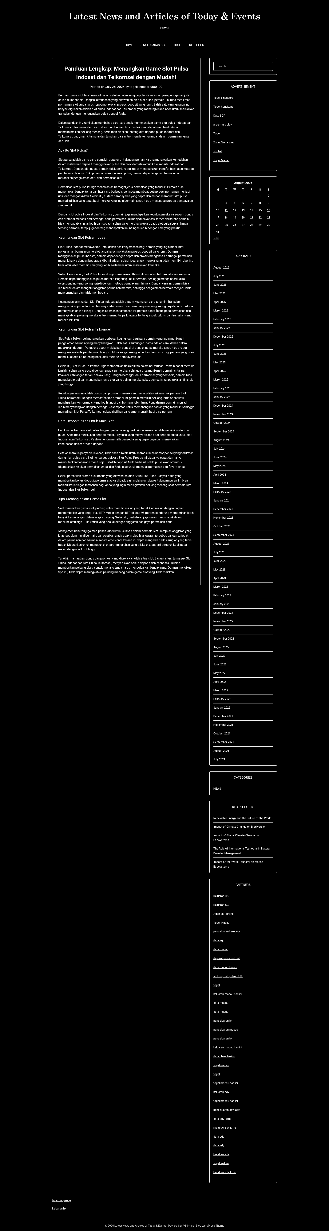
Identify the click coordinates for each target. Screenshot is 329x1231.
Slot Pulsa (125, 457)
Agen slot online (223, 914)
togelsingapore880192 (146, 87)
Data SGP (219, 115)
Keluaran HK (221, 896)
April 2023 (219, 578)
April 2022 (219, 681)
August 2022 (221, 647)
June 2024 (219, 457)
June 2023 (219, 561)
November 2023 (223, 517)
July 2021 (219, 759)
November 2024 (223, 414)
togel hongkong (61, 1200)
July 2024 (219, 448)
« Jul (216, 238)
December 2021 (223, 716)
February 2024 (222, 492)
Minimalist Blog (192, 1225)
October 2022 (221, 630)
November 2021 (223, 724)
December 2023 (223, 509)
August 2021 (221, 751)
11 (226, 210)
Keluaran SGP (221, 905)
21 (251, 217)
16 (268, 210)
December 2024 (223, 405)
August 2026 (221, 267)
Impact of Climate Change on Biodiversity (239, 826)
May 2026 (219, 293)
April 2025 (219, 371)
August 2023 (221, 543)
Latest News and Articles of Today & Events (164, 15)
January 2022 (221, 707)
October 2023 (221, 526)
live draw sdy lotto (224, 1172)
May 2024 (219, 466)
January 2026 (221, 328)
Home (129, 45)
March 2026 (220, 310)
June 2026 (219, 284)
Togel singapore (223, 97)
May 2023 (219, 569)
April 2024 (219, 474)
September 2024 (223, 431)
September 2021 (223, 742)
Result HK (196, 45)
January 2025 (221, 397)
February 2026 (222, 319)
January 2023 (221, 604)
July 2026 (219, 276)
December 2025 (223, 336)
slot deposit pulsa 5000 (228, 976)
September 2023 (223, 535)
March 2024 (220, 483)
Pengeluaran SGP (153, 45)
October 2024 (221, 422)
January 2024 (221, 500)
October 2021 (221, 733)
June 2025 (219, 353)
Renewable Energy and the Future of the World (242, 818)
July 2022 (219, 655)
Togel (178, 45)
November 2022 (223, 621)
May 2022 (219, 673)
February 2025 (222, 388)
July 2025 (219, 345)
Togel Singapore (223, 142)
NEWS (217, 788)
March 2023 (220, 586)
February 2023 (222, 595)
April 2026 (219, 302)
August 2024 (221, 440)
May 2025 (219, 362)
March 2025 (220, 379)
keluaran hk (59, 1208)
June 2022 (219, 664)
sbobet (217, 151)
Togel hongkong (223, 106)
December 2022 (223, 612)
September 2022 (223, 638)
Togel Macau (221, 160)
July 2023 (219, 552)
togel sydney (221, 1163)
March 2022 (220, 690)
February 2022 (222, 699)
